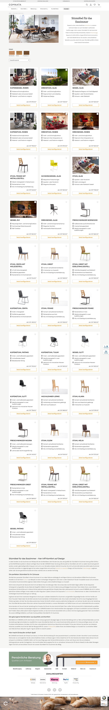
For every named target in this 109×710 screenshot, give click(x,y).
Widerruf (73, 668)
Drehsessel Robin (81, 132)
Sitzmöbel (23, 8)
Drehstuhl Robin (49, 132)
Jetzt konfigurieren (23, 105)
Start (10, 13)
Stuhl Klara (78, 396)
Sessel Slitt (78, 352)
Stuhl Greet (47, 264)
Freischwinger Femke (83, 308)
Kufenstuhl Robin (19, 132)
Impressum (92, 668)
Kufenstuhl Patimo (19, 352)
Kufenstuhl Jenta (19, 308)
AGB (57, 668)
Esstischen (87, 25)
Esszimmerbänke (70, 591)
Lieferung (28, 668)
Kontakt (64, 668)
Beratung (33, 8)
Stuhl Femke (47, 308)
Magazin (37, 668)
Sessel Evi (15, 220)
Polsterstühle (52, 626)
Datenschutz (47, 668)
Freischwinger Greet (20, 485)
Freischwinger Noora (21, 441)
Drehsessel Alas (49, 220)
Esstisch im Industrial (62, 568)
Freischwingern (87, 568)
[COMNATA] (15, 5)
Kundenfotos (54, 8)
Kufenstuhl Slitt (18, 396)
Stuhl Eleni (46, 441)
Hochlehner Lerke (50, 396)
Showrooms (43, 8)
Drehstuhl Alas (49, 88)
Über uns (82, 668)
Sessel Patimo (17, 529)
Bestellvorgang (17, 668)
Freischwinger (94, 33)
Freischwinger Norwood (85, 220)
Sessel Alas (78, 88)
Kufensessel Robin (19, 88)
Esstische (13, 8)
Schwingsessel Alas (51, 176)
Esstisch (25, 580)
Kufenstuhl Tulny (50, 352)
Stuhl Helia (78, 441)
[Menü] (107, 696)
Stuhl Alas (77, 176)
